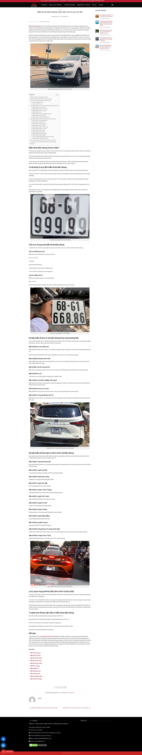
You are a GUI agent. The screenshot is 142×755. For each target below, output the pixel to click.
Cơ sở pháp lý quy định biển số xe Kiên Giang (41, 98)
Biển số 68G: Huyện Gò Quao (40, 135)
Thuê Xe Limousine (69, 4)
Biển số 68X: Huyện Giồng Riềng (40, 133)
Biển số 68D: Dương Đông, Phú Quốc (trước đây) (44, 136)
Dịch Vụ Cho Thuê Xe (55, 4)
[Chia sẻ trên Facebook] (54, 687)
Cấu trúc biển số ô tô (37, 103)
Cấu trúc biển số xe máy (38, 102)
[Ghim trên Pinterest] (62, 687)
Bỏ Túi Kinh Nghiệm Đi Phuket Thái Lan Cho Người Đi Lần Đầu (105, 47)
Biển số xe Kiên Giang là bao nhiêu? (39, 97)
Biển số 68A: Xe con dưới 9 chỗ (39, 107)
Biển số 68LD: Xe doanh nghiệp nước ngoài (42, 113)
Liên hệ (101, 4)
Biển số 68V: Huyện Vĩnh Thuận (40, 128)
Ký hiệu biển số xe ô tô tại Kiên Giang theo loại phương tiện (44, 105)
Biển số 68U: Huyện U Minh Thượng (40, 126)
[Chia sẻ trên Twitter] (57, 687)
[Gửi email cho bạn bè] (60, 687)
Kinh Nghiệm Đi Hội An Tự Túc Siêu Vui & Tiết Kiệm (106, 15)
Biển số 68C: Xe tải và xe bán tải (40, 110)
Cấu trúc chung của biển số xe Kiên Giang (41, 100)
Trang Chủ (44, 4)
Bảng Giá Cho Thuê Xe (83, 4)
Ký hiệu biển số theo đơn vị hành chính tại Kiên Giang (43, 118)
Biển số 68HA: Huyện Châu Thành (41, 138)
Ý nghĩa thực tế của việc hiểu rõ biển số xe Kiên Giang (43, 141)
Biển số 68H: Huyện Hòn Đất (39, 122)
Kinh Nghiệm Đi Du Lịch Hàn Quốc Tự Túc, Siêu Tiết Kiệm (106, 39)
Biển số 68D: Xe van (37, 112)
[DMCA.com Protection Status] (38, 745)
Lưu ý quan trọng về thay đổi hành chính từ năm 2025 (43, 140)
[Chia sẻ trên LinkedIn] (65, 687)
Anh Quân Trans (75, 753)
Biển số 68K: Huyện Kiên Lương (39, 123)
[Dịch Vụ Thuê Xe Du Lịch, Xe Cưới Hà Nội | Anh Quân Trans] (34, 4)
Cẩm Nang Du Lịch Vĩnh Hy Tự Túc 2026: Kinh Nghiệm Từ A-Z (106, 32)
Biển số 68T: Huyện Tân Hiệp (39, 125)
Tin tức (94, 4)
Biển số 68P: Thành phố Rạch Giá (40, 120)
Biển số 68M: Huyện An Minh (39, 130)
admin (66, 16)
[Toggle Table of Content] (56, 95)
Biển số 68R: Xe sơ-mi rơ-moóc (39, 115)
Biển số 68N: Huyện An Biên (39, 131)
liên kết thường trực (70, 692)
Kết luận (33, 143)
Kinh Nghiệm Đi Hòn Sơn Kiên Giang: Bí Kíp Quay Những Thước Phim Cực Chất (106, 23)
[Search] (112, 4)
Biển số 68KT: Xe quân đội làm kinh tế (41, 117)
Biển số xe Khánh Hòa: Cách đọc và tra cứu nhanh (44, 708)
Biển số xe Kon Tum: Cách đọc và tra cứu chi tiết (76, 708)
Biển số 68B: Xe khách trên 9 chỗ (40, 109)
